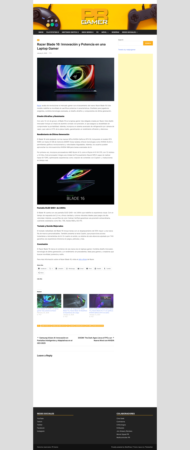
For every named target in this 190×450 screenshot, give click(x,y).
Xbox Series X (87, 32)
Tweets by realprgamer (126, 50)
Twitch (39, 422)
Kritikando (120, 428)
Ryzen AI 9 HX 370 (98, 325)
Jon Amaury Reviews (124, 431)
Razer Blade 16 (80, 325)
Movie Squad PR (123, 434)
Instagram (41, 431)
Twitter (39, 425)
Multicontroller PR (123, 437)
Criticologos (121, 425)
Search (120, 40)
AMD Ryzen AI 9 (46, 325)
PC (97, 32)
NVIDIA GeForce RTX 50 (59, 325)
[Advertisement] (135, 135)
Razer (39, 106)
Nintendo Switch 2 (70, 32)
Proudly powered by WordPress (121, 447)
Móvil (106, 33)
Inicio (41, 32)
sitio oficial (83, 259)
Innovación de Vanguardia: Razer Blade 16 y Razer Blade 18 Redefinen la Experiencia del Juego (75, 310)
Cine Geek (120, 418)
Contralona (121, 422)
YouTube (40, 418)
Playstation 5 (52, 32)
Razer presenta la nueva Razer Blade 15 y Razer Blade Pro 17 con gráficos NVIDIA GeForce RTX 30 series (101, 310)
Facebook (41, 428)
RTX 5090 (88, 325)
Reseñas (115, 32)
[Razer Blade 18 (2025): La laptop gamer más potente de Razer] (49, 301)
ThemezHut (148, 447)
